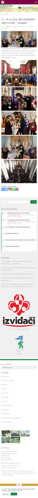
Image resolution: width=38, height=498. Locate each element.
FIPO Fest (6, 385)
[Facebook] (3, 189)
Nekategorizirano (8, 405)
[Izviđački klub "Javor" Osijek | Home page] (3, 2)
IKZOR (5, 389)
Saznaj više (5, 494)
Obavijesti (6, 409)
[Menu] (36, 2)
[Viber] (16, 189)
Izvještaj (5, 401)
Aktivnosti (5, 14)
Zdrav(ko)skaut (7, 422)
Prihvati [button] (14, 494)
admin (7, 27)
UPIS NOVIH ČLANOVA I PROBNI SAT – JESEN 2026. (18, 274)
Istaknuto (5, 393)
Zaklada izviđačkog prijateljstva (12, 418)
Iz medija (5, 397)
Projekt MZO (6, 414)
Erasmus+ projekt (8, 380)
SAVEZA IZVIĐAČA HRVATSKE (23, 329)
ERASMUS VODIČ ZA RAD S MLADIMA (19, 352)
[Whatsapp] (13, 189)
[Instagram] (9, 189)
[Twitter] (6, 189)
